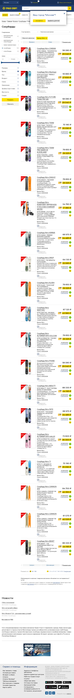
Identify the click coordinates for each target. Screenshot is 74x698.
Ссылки (26, 679)
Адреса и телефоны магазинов (31, 671)
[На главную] (10, 8)
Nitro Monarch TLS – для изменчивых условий (16, 613)
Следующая (67, 571)
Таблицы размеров (9, 681)
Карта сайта (7, 687)
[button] (30, 32)
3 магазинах (64, 212)
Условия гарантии (9, 685)
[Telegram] (53, 693)
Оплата (5, 677)
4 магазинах (64, 344)
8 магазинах (64, 158)
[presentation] (61, 42)
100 (35, 571)
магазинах (30, 584)
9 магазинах (64, 551)
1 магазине (65, 107)
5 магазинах (64, 187)
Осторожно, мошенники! (33, 691)
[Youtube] (50, 693)
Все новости (6, 619)
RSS (12, 619)
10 (62, 571)
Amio (69, 694)
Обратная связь (29, 681)
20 (30, 571)
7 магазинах (64, 133)
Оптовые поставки (30, 683)
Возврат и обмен (9, 675)
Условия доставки (9, 673)
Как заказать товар (10, 671)
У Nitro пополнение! (8, 602)
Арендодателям (29, 685)
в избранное (42, 67)
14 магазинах (64, 82)
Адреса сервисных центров (34, 674)
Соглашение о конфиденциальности (32, 688)
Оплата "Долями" (9, 679)
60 (33, 571)
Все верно (39, 21)
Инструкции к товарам (11, 683)
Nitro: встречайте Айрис (10, 608)
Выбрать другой (53, 21)
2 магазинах (64, 59)
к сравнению (42, 65)
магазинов (56, 582)
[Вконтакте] (46, 693)
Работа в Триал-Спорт (32, 677)
